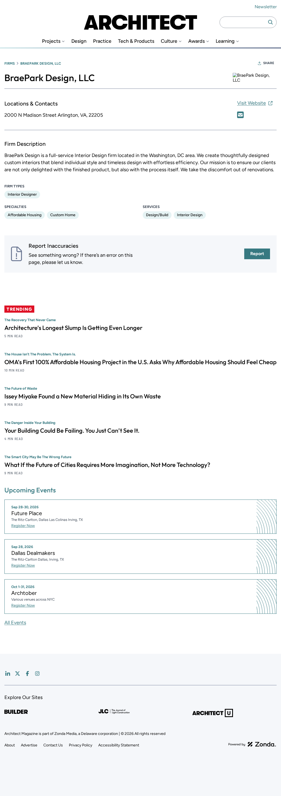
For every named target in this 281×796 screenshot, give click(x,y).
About (9, 745)
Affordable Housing (24, 215)
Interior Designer (22, 194)
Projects (51, 41)
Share (268, 63)
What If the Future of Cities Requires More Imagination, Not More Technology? (107, 465)
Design (78, 41)
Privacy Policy (80, 745)
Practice (102, 41)
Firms (9, 63)
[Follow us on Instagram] (37, 673)
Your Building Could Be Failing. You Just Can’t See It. (71, 430)
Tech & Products (136, 41)
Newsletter (266, 6)
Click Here (240, 115)
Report (257, 253)
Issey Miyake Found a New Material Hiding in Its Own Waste (82, 396)
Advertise (29, 745)
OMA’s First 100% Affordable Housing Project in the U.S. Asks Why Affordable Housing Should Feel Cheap (140, 362)
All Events (15, 623)
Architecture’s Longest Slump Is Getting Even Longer (73, 328)
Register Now (23, 525)
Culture (169, 41)
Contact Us (53, 745)
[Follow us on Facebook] (27, 673)
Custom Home (62, 215)
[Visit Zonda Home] (252, 744)
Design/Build (157, 215)
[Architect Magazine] (140, 22)
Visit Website (251, 103)
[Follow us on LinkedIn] (7, 673)
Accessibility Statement (118, 745)
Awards (196, 41)
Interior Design (190, 215)
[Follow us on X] (17, 673)
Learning (225, 41)
